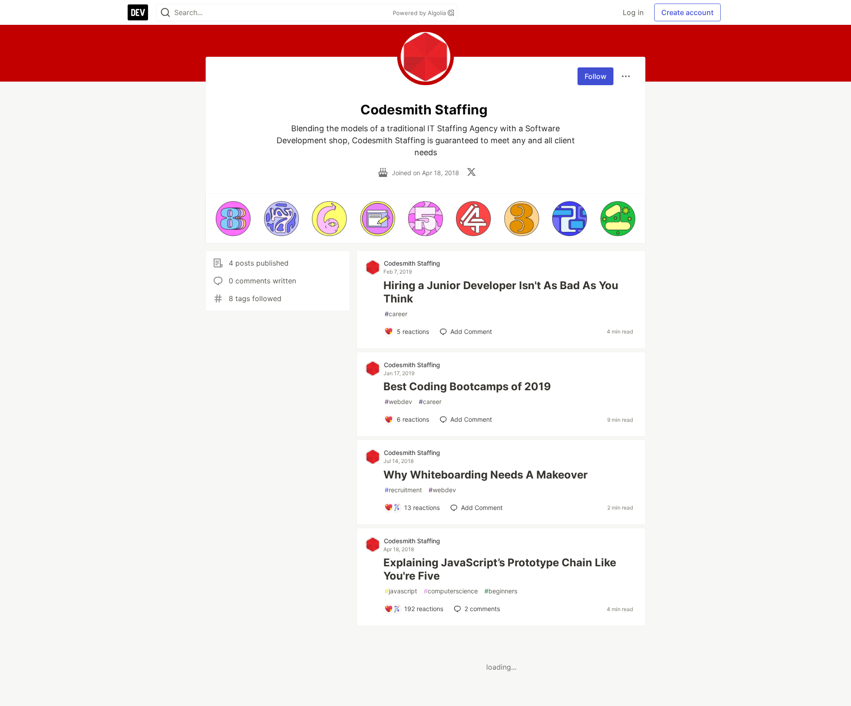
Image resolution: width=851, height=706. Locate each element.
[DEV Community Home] (138, 12)
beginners (500, 591)
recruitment (403, 490)
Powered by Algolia (420, 12)
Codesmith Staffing (412, 263)
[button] (233, 218)
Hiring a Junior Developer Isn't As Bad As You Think (500, 292)
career (396, 314)
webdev (398, 401)
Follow (595, 76)
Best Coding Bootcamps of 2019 (467, 386)
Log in (633, 12)
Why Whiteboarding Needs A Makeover (485, 474)
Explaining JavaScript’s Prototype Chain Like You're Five (499, 569)
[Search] (165, 12)
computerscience (451, 591)
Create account (687, 12)
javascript (401, 591)
